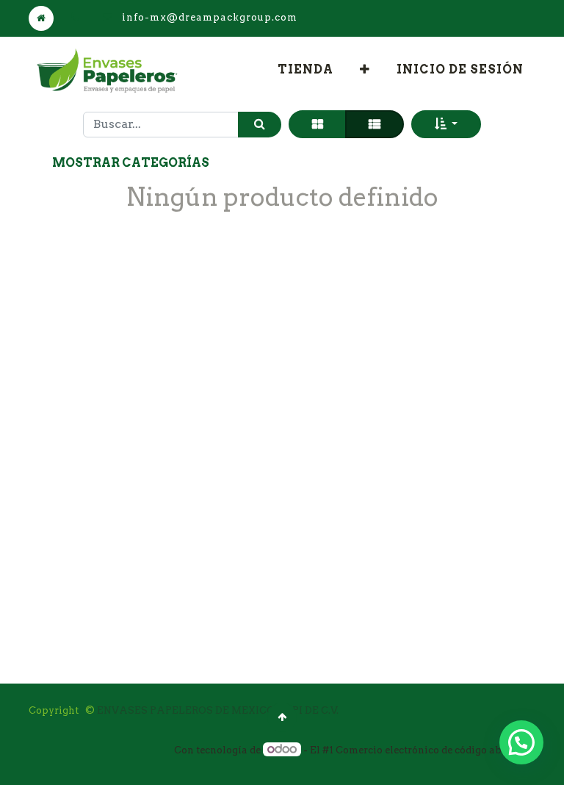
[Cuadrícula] (318, 124)
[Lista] (374, 124)
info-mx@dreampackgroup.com (209, 17)
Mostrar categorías (130, 163)
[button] (365, 70)
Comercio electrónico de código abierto (430, 750)
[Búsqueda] (259, 124)
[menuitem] (305, 70)
